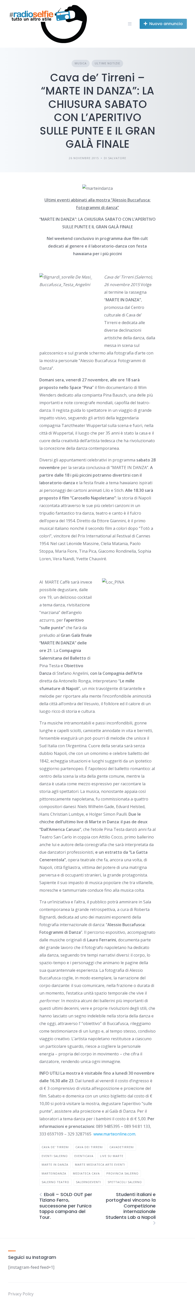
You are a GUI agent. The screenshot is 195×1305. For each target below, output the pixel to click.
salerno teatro (55, 1182)
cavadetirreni (121, 1147)
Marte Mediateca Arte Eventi (100, 1164)
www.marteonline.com (114, 1134)
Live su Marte (111, 1156)
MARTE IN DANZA (55, 1164)
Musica (81, 63)
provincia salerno (122, 1173)
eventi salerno (55, 1156)
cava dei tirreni (89, 1147)
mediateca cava (86, 1173)
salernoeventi (88, 1182)
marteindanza (54, 1173)
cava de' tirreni (55, 1147)
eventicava (83, 1156)
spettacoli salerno (125, 1182)
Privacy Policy (21, 1294)
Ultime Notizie (107, 63)
